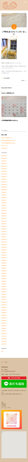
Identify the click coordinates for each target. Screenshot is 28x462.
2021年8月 (3, 218)
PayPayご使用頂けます (7, 93)
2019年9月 (3, 278)
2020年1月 (3, 268)
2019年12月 (4, 270)
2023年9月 (4, 168)
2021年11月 (4, 210)
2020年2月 (4, 265)
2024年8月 (4, 155)
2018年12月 (4, 302)
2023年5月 (4, 176)
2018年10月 (4, 307)
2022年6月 (4, 197)
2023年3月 (4, 179)
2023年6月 (4, 174)
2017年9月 (3, 341)
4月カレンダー (4, 145)
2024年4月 (4, 158)
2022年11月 (4, 187)
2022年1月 (3, 205)
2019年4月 (3, 291)
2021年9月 (3, 215)
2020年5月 (4, 257)
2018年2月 (3, 328)
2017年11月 (4, 336)
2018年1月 (3, 331)
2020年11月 (4, 242)
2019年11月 (4, 273)
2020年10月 (4, 244)
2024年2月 (4, 161)
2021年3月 (3, 231)
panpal (12, 36)
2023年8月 (4, 171)
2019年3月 (3, 294)
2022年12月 (4, 184)
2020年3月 (4, 263)
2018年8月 (3, 312)
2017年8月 (3, 344)
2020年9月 (4, 247)
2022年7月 (4, 195)
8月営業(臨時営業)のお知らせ (9, 120)
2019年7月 (3, 283)
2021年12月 (4, 208)
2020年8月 (4, 249)
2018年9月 (3, 310)
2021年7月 (3, 221)
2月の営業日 (7, 78)
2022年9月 (4, 192)
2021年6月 (3, 223)
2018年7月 (3, 315)
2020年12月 (4, 239)
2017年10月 (4, 338)
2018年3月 (3, 325)
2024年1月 (3, 163)
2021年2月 (3, 234)
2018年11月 (4, 304)
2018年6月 (3, 317)
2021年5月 (3, 226)
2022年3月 (4, 202)
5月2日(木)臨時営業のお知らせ (8, 143)
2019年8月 (3, 281)
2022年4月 (4, 200)
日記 (17, 36)
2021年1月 (3, 236)
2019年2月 (3, 297)
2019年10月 (4, 276)
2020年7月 (4, 252)
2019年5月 (3, 289)
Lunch (22, 80)
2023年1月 (3, 181)
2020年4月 (4, 260)
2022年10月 (4, 189)
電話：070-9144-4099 (14, 378)
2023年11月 (4, 166)
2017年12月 (4, 333)
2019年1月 (3, 299)
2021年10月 (4, 213)
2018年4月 (3, 323)
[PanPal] (9, 9)
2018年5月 (3, 320)
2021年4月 (3, 229)
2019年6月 (3, 286)
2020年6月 (4, 255)
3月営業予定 (4, 148)
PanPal (3, 362)
